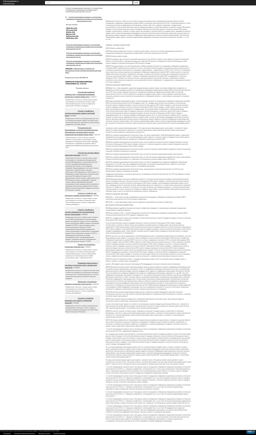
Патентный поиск (8, 3)
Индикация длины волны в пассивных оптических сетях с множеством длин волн (81, 265)
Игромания (7, 433)
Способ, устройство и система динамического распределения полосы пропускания (79, 212)
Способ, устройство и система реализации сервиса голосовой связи (80, 113)
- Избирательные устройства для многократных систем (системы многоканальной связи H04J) (83, 70)
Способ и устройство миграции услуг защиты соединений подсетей (79, 300)
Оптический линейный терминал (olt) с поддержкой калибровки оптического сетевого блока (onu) (80, 94)
